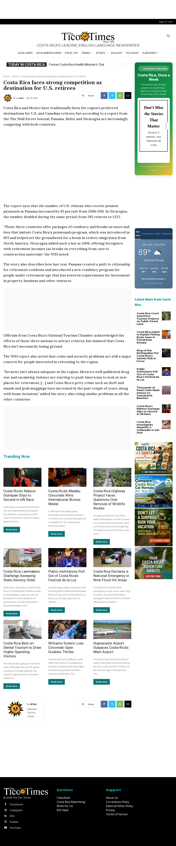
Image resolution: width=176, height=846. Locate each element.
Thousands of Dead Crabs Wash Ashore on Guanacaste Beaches (148, 393)
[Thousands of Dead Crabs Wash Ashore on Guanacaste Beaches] (166, 390)
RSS (12, 816)
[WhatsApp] (120, 95)
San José (137, 233)
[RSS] (5, 816)
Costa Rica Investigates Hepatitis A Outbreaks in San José (148, 427)
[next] (126, 64)
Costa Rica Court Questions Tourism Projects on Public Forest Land (148, 319)
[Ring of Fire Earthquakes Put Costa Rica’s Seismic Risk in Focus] (166, 353)
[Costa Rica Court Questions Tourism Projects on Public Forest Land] (166, 315)
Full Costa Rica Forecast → (154, 279)
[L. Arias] (8, 98)
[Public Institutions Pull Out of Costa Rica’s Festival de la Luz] (67, 557)
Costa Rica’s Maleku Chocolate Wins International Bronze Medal (64, 497)
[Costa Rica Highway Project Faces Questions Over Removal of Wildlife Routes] (112, 477)
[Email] (127, 95)
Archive (15, 76)
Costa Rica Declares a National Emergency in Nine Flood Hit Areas (111, 575)
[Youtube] (5, 828)
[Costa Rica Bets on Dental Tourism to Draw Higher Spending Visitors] (22, 629)
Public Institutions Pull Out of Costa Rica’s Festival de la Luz (66, 575)
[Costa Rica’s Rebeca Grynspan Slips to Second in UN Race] (22, 477)
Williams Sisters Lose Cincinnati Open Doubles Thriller (66, 647)
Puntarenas (167, 233)
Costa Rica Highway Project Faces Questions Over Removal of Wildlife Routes (109, 499)
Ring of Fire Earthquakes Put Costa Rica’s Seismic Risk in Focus (148, 356)
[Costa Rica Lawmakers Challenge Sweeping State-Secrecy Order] (22, 557)
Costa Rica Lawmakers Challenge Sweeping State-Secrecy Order (21, 575)
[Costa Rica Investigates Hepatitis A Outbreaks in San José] (166, 424)
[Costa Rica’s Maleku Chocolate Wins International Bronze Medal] (67, 477)
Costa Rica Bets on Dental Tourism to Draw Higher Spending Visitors (22, 649)
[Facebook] (104, 95)
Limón (158, 233)
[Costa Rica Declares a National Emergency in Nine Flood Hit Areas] (112, 557)
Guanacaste (147, 233)
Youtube (15, 827)
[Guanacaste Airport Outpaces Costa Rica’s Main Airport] (112, 629)
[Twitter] (112, 95)
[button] (168, 36)
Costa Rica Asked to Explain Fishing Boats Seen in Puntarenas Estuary (148, 337)
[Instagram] (5, 810)
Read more (11, 529)
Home (6, 76)
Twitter (14, 821)
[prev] (120, 64)
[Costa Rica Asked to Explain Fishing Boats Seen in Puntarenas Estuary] (166, 334)
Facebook (16, 804)
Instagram (16, 810)
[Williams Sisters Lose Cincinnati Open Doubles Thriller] (67, 629)
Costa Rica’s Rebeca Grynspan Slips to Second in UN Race (19, 495)
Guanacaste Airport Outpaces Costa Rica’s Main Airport (111, 647)
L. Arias (20, 98)
